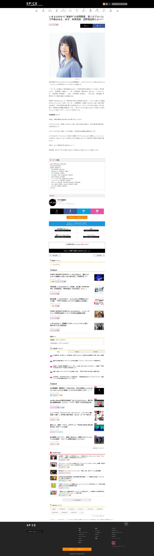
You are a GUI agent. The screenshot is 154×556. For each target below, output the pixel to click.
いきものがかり (61, 82)
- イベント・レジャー (83, 532)
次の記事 (99, 255)
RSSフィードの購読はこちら (77, 217)
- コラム (96, 536)
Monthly (96, 352)
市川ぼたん (81, 509)
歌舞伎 (54, 509)
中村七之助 (90, 509)
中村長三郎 (74, 512)
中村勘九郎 (100, 509)
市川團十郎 (62, 509)
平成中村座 (55, 512)
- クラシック (81, 534)
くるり (82, 512)
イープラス (52, 519)
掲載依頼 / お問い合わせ (117, 532)
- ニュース (97, 530)
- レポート (97, 534)
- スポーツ (80, 540)
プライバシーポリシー (116, 538)
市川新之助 (71, 509)
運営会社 (114, 528)
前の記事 (55, 255)
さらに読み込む (77, 500)
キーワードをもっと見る (97, 515)
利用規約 (114, 536)
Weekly (77, 352)
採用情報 (114, 534)
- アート (80, 538)
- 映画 (79, 542)
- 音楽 (79, 528)
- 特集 (96, 538)
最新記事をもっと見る (98, 448)
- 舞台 (79, 530)
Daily (58, 352)
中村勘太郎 (64, 512)
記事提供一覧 (115, 530)
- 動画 (96, 528)
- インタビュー (98, 532)
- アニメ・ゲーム (82, 536)
